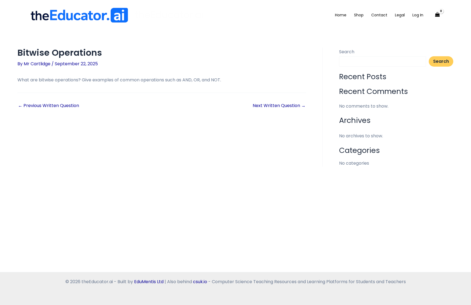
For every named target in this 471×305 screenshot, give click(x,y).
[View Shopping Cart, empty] (437, 15)
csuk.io (200, 282)
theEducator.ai (169, 15)
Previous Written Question (48, 105)
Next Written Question (279, 105)
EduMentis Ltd (149, 282)
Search (346, 52)
